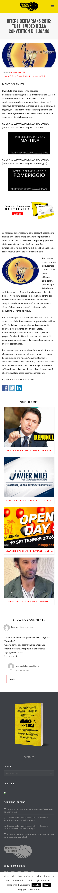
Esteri (27, 76)
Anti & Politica (10, 76)
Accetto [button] (36, 885)
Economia (20, 76)
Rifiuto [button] (47, 885)
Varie (43, 76)
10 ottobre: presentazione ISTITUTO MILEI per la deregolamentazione (30, 501)
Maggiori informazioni (29, 889)
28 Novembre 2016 (18, 72)
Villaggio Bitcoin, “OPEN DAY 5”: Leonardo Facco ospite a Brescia (30, 551)
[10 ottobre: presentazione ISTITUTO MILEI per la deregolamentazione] (29, 477)
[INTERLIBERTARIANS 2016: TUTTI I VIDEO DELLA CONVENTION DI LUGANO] (29, 55)
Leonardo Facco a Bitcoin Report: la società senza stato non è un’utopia (26, 818)
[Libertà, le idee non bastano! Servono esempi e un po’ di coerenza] (29, 578)
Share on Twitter (12, 388)
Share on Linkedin (19, 388)
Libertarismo (36, 76)
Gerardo (10, 817)
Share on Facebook (5, 388)
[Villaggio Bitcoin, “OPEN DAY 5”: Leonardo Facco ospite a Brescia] (29, 527)
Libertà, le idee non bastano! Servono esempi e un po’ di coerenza (30, 601)
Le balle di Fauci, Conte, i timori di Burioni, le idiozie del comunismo (30, 450)
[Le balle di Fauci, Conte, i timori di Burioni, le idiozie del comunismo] (29, 427)
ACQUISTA (29, 757)
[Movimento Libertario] (29, 6)
